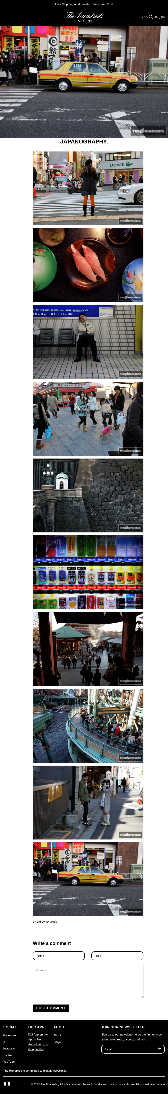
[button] (5, 17)
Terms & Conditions (94, 1084)
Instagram (9, 1048)
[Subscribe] (159, 1049)
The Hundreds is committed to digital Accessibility (35, 1070)
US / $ (143, 17)
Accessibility (134, 1084)
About (57, 1035)
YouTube (9, 1061)
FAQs (57, 1042)
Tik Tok (7, 1055)
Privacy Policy (116, 1084)
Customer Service (154, 1084)
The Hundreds (49, 1084)
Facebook (9, 1035)
